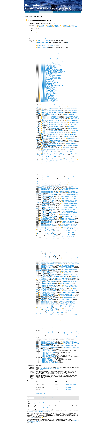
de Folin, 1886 (67, 156)
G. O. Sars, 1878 (47, 94)
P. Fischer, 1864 (48, 290)
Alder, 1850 (51, 145)
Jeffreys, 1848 (47, 51)
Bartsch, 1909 (48, 66)
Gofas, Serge (68, 382)
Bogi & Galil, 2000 (52, 110)
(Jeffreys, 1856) (57, 141)
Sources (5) (30, 397)
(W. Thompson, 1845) (68, 219)
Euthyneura (72, 25)
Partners (74, 11)
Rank (32, 30)
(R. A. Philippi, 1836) (52, 153)
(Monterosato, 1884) (48, 224)
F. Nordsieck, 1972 (48, 292)
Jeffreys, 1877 (47, 239)
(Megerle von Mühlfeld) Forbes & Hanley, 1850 (55, 250)
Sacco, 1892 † (45, 44)
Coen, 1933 (46, 266)
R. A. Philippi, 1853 (43, 40)
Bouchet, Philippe (69, 386)
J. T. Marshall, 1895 (49, 80)
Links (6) (57, 397)
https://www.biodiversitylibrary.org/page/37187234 (49, 368)
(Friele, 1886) (66, 305)
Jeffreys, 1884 (48, 91)
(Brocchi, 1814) (48, 212)
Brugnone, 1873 (48, 205)
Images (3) (64, 397)
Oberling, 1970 (48, 68)
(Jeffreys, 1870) (44, 293)
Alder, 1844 (47, 218)
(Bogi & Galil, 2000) (69, 200)
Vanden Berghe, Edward (71, 384)
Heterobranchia (64, 25)
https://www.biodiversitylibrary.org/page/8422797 (44, 407)
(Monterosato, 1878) (70, 194)
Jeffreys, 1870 (47, 252)
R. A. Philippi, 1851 (48, 342)
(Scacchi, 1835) (68, 297)
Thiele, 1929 (69, 161)
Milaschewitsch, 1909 (49, 87)
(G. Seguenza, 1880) (49, 274)
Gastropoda (56, 25)
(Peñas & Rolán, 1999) (50, 314)
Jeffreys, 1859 (47, 74)
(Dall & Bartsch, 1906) (68, 230)
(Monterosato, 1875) (68, 198)
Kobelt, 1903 (52, 168)
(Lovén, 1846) (47, 191)
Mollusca (49, 25)
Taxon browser (60, 11)
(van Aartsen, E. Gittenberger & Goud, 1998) (53, 276)
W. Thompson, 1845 (48, 216)
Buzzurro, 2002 (47, 304)
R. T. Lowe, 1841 (49, 161)
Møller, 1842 (48, 147)
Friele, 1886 (47, 305)
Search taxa (46, 11)
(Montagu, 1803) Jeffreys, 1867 (52, 312)
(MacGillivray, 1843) (67, 189)
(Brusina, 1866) (68, 234)
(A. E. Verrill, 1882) (48, 54)
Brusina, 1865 (47, 294)
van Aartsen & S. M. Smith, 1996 (51, 65)
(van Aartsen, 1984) (69, 259)
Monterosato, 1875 (51, 140)
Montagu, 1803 (43, 32)
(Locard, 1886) (48, 76)
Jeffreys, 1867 (47, 196)
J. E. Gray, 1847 (49, 104)
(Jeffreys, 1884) (68, 244)
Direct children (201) (30, 51)
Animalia (42, 25)
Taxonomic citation (31, 372)
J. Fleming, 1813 (42, 38)
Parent (32, 36)
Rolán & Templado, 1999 (50, 77)
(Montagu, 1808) (48, 257)
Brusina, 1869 (47, 79)
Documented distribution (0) (40, 397)
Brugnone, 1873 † (48, 297)
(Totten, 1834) (68, 278)
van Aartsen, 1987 (48, 207)
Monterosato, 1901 (48, 156)
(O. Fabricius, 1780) (67, 239)
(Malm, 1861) (48, 97)
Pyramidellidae (67, 26)
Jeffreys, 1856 (47, 353)
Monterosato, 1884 (49, 108)
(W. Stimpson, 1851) (49, 59)
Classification (31, 25)
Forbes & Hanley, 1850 (49, 90)
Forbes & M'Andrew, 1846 (50, 138)
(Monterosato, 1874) (71, 242)
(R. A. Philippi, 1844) (48, 327)
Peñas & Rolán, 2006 (49, 347)
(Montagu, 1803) (62, 32)
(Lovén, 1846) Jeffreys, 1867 (51, 192)
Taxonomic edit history (30, 381)
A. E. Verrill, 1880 (51, 149)
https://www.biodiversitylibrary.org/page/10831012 (38, 411)
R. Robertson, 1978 (49, 114)
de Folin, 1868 (47, 323)
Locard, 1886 (42, 47)
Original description (31, 368)
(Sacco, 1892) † (48, 201)
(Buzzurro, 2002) (68, 304)
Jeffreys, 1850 (47, 219)
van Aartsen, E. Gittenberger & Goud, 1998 (53, 53)
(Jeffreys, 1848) (68, 209)
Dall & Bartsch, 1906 (48, 230)
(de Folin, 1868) (66, 323)
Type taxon (31, 32)
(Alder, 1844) (65, 310)
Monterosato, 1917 (70, 254)
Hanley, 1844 (47, 96)
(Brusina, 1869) (69, 236)
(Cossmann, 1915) (68, 325)
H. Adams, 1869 (67, 271)
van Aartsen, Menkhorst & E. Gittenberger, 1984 (53, 71)
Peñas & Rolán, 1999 (49, 56)
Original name (31, 38)
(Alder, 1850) (67, 214)
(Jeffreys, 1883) (67, 232)
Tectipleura (40, 26)
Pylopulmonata (49, 26)
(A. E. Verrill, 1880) (48, 89)
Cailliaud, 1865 (48, 278)
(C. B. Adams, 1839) (52, 118)
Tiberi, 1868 (47, 225)
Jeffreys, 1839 (42, 42)
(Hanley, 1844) (50, 217)
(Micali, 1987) (67, 267)
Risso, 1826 (48, 178)
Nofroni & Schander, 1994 (53, 112)
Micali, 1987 (47, 267)
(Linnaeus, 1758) (47, 265)
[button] (26, 20)
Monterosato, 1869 (49, 95)
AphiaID (32, 23)
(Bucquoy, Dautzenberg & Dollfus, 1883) (56, 319)
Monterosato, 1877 (48, 331)
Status (32, 28)
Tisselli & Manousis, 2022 (49, 100)
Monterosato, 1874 (48, 55)
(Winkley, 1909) (69, 285)
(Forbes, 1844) (48, 359)
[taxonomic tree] (38, 393)
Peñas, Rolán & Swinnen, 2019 (52, 52)
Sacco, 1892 (70, 188)
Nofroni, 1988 (47, 50)
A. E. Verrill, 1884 (48, 60)
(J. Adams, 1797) (68, 258)
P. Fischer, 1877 (48, 57)
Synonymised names (31, 41)
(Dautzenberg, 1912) (70, 248)
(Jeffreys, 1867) (68, 196)
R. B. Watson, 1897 (49, 82)
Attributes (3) (50, 397)
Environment (31, 365)
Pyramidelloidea (58, 26)
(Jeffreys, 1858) (66, 283)
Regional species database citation (32, 377)
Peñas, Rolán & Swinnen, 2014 (50, 64)
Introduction (31, 11)
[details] (41, 369)
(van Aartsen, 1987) (53, 132)
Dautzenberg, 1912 (48, 248)
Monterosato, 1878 (52, 106)
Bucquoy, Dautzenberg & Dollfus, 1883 (53, 165)
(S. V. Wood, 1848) (70, 331)
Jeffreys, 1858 (47, 283)
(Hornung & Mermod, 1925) (49, 58)
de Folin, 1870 (68, 104)
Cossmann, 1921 (50, 169)
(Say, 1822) (50, 116)
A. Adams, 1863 (48, 151)
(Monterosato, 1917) (48, 254)
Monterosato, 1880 (49, 136)
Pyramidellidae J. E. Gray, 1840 (43, 36)
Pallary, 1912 (48, 338)
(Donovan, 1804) (69, 221)
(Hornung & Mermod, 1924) (49, 269)
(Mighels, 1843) (47, 92)
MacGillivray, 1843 (52, 130)
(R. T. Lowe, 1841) (68, 225)
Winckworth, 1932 (48, 336)
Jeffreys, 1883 (47, 203)
